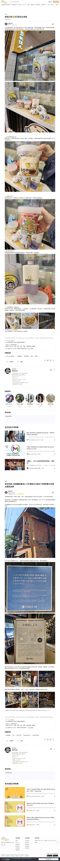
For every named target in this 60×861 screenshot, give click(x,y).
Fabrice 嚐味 (19, 404)
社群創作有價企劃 (5, 4)
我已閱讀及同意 (48, 859)
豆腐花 (36, 356)
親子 (21, 346)
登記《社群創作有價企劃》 (19, 342)
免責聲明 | (8, 855)
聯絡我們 (27, 855)
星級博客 (38, 4)
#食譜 (45, 840)
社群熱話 (14, 4)
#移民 (36, 842)
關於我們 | (3, 855)
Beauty (16, 854)
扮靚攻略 (28, 346)
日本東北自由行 (35, 735)
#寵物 (36, 840)
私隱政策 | (18, 855)
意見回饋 (18, 848)
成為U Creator (21, 4)
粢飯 (32, 356)
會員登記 (50, 1)
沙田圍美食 (19, 356)
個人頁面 (27, 840)
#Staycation (53, 840)
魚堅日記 (10, 23)
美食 (52, 4)
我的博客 (27, 848)
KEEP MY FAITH (9, 404)
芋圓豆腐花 (26, 356)
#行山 (39, 840)
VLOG (49, 4)
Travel (9, 854)
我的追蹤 (27, 846)
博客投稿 (18, 850)
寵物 (24, 346)
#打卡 (42, 840)
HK (12, 854)
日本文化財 (18, 735)
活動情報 (33, 346)
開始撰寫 (56, 1)
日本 (13, 735)
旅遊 (15, 346)
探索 (29, 4)
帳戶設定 (27, 842)
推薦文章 (33, 4)
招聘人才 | (22, 855)
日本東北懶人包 (26, 735)
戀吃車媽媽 (30, 404)
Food (20, 854)
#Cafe (48, 840)
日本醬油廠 (7, 735)
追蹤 (53, 24)
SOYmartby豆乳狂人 (10, 356)
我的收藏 (27, 844)
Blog (23, 854)
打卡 (12, 346)
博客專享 (43, 4)
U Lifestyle (4, 854)
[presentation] (5, 398)
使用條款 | (13, 855)
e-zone (27, 854)
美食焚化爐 (50, 404)
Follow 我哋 (30, 348)
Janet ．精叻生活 (40, 404)
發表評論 (9, 416)
